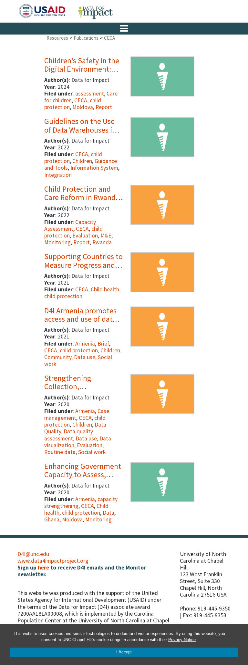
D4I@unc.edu (33, 554)
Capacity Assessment (70, 225)
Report (104, 107)
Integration (58, 174)
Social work (92, 452)
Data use (84, 357)
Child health (105, 289)
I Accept (124, 652)
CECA (80, 100)
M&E (105, 235)
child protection (63, 296)
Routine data (60, 452)
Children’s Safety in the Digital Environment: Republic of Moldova (81, 69)
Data (108, 512)
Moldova (82, 107)
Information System (94, 167)
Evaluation (85, 235)
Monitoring (57, 242)
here (43, 567)
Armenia (85, 343)
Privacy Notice (182, 639)
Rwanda (102, 242)
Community (57, 357)
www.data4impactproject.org (52, 560)
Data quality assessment (68, 435)
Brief (103, 343)
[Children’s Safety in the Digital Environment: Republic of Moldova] (162, 75)
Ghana (51, 519)
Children (82, 161)
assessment (89, 93)
